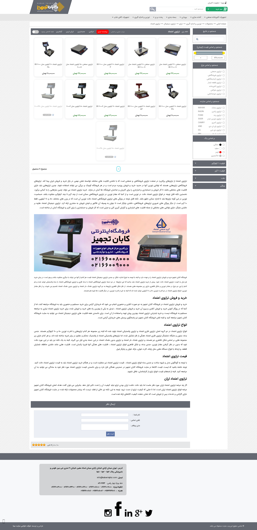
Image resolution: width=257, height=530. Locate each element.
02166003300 (69, 487)
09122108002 (98, 490)
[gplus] (138, 513)
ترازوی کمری (210, 122)
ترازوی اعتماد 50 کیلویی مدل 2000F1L (110, 148)
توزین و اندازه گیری (194, 23)
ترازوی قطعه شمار (215, 82)
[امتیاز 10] (45, 444)
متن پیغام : (135, 425)
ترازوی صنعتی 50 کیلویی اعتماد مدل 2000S (79, 65)
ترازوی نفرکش (216, 90)
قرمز (217, 152)
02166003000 (56, 487)
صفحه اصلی (221, 23)
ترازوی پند (210, 115)
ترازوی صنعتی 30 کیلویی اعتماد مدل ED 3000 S (172, 65)
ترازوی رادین (210, 111)
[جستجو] (197, 39)
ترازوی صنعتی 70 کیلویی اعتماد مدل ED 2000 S (141, 65)
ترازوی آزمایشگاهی (214, 79)
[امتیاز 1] (32, 444)
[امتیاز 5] (38, 444)
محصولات (209, 23)
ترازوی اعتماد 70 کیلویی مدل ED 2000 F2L (172, 107)
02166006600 (81, 487)
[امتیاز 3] (35, 444)
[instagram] (108, 513)
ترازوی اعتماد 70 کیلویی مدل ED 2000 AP (141, 107)
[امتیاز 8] (42, 444)
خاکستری (215, 155)
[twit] (149, 513)
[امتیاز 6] (39, 444)
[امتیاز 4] (36, 444)
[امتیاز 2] (34, 444)
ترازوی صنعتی (216, 71)
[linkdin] (128, 513)
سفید (217, 148)
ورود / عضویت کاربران (216, 2)
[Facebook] (118, 509)
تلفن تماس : (135, 420)
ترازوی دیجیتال (170, 23)
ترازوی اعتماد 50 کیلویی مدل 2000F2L (48, 106)
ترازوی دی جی (210, 130)
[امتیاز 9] (43, 444)
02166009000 (106, 487)
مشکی (216, 144)
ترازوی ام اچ (210, 133)
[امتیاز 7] (40, 444)
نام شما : (136, 414)
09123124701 (110, 490)
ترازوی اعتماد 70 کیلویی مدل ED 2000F (110, 106)
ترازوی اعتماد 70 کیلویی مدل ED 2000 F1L (48, 65)
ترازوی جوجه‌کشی (214, 93)
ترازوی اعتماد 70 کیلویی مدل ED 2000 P (110, 65)
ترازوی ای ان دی (210, 126)
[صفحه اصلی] (50, 7)
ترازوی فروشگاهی (215, 75)
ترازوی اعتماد (155, 23)
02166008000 (94, 487)
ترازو (181, 23)
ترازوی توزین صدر (210, 118)
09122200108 (86, 490)
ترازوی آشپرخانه (215, 86)
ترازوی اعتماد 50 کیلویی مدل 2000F (79, 106)
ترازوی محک (210, 107)
